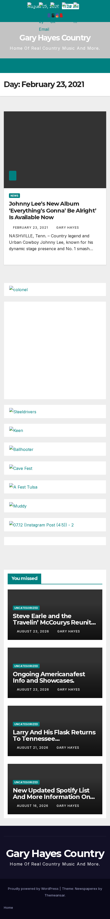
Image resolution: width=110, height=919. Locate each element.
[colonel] (18, 289)
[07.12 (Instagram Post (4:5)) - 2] (41, 524)
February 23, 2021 (31, 227)
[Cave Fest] (20, 467)
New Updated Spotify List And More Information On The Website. (51, 797)
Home (8, 907)
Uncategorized (26, 607)
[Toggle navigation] (102, 66)
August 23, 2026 (33, 631)
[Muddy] (18, 505)
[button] (83, 65)
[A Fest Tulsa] (23, 486)
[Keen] (16, 430)
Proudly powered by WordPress (34, 888)
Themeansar (55, 895)
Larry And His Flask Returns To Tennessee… (54, 735)
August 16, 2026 (33, 806)
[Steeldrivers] (22, 411)
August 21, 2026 (33, 747)
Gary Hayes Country (54, 38)
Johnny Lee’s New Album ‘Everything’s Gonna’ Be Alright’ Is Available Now (52, 210)
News (14, 195)
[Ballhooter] (21, 448)
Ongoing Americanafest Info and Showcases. (49, 677)
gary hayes (67, 227)
